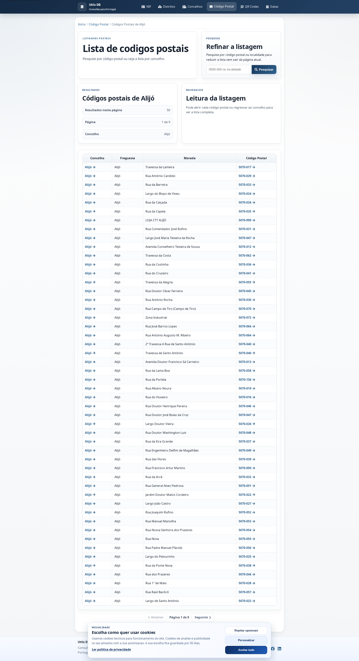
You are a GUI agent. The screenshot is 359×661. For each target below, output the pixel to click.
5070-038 (245, 565)
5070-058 (245, 371)
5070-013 (245, 362)
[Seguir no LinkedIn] (279, 648)
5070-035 (245, 211)
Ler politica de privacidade (111, 649)
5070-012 (245, 247)
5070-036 (245, 264)
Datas (274, 6)
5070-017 (245, 167)
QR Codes (252, 6)
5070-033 (245, 185)
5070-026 (245, 424)
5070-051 (245, 486)
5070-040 (245, 344)
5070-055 (245, 282)
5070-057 (245, 592)
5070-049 (245, 450)
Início (82, 24)
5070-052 (245, 512)
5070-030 (245, 300)
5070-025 (245, 556)
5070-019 (245, 388)
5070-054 (245, 530)
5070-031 (245, 229)
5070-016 (245, 397)
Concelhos (195, 6)
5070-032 (245, 477)
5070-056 (245, 548)
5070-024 (245, 194)
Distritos (169, 6)
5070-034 (245, 202)
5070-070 (245, 309)
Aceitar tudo (246, 649)
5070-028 (245, 583)
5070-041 (245, 273)
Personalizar (246, 640)
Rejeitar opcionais (246, 630)
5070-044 (245, 574)
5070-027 (245, 503)
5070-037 (245, 441)
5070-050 (245, 468)
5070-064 (245, 326)
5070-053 (245, 521)
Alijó (88, 167)
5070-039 (245, 459)
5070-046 (245, 406)
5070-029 (245, 176)
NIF (148, 6)
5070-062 (245, 255)
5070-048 (245, 433)
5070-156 (245, 380)
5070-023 (245, 601)
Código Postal (224, 6)
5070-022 (245, 495)
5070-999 (245, 220)
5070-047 (245, 238)
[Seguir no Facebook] (273, 648)
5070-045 (245, 291)
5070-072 (245, 317)
